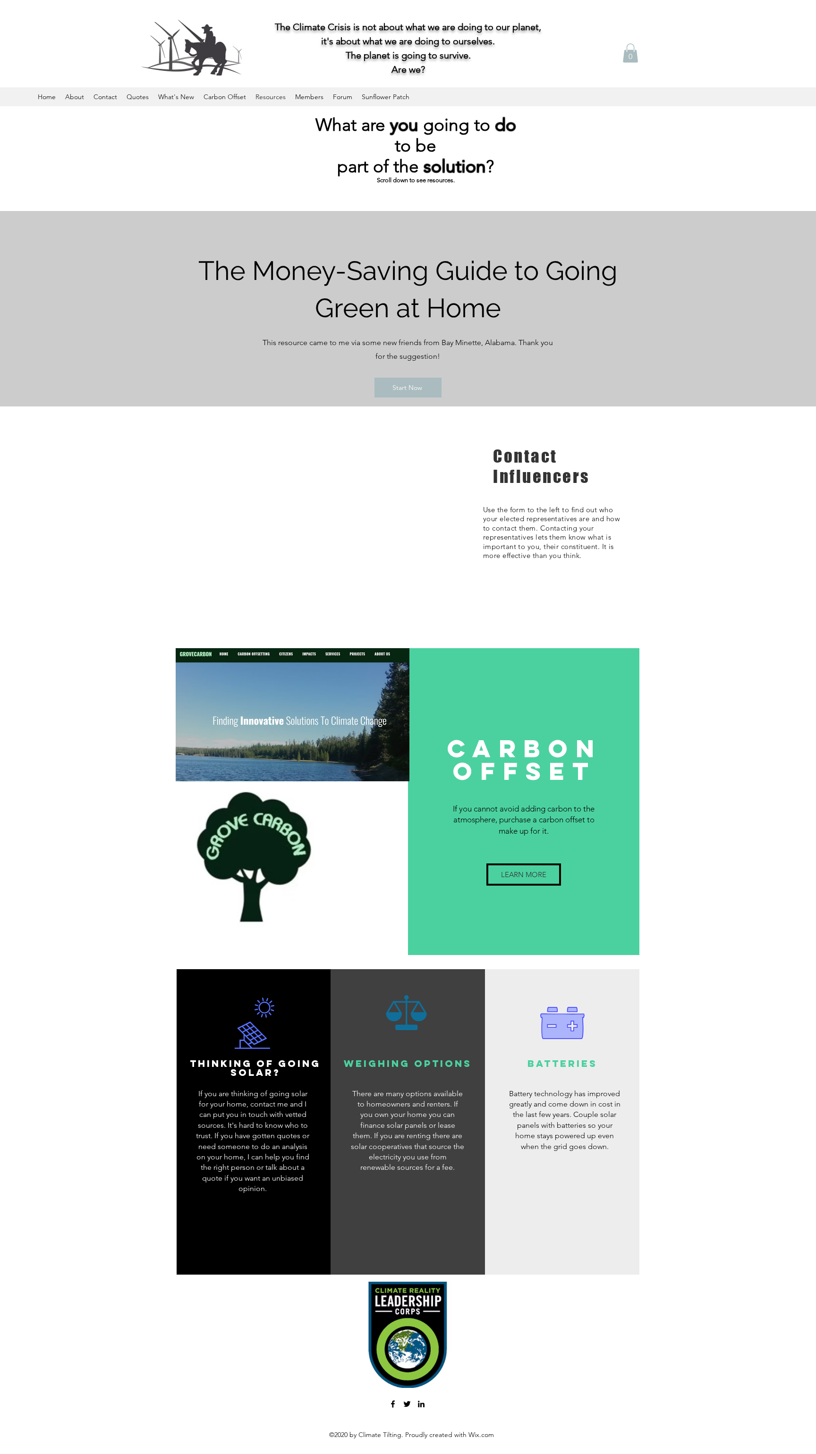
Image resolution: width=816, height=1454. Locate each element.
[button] (630, 53)
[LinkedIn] (421, 1404)
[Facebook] (393, 1404)
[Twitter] (407, 1404)
